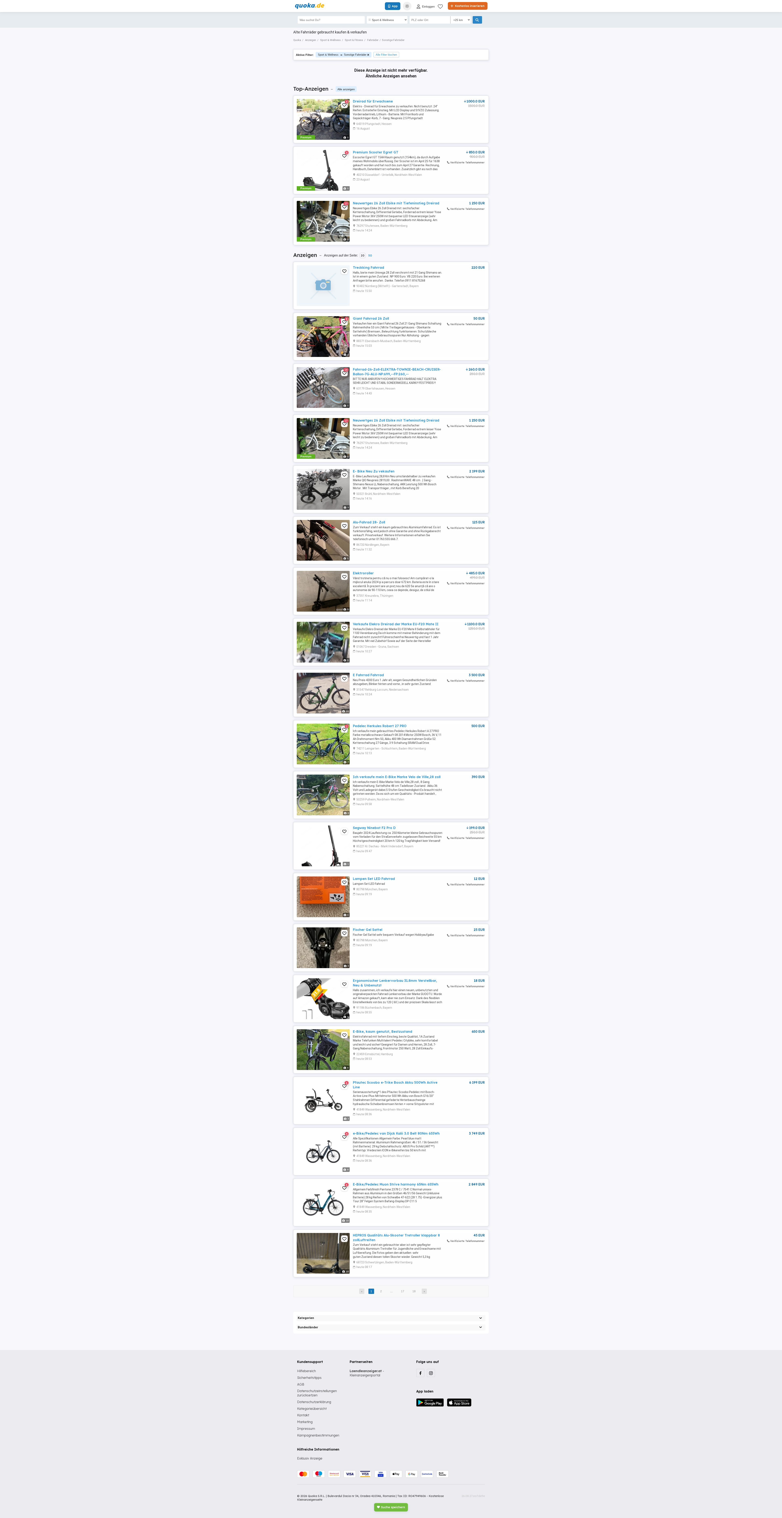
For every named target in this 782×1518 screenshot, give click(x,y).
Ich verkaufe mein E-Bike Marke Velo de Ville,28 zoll (396, 777)
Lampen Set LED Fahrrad (374, 879)
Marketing (305, 1422)
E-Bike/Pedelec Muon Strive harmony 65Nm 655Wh (395, 1184)
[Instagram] (431, 1373)
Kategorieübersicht (312, 1409)
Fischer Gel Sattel (367, 930)
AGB (300, 1384)
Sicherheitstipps (309, 1378)
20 (362, 255)
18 (414, 1291)
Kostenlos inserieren (469, 6)
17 (402, 1291)
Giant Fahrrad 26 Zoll (371, 318)
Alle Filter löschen (386, 54)
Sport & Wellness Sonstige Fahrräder (342, 55)
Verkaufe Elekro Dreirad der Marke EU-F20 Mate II (395, 624)
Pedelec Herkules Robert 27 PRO (379, 726)
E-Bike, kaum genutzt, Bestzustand (382, 1031)
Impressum (306, 1429)
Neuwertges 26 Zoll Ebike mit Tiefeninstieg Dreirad (396, 203)
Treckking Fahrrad (368, 267)
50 (370, 255)
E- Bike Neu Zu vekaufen (373, 471)
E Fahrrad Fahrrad (368, 675)
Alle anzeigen (346, 89)
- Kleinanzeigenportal (367, 1373)
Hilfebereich (306, 1371)
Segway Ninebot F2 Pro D (374, 828)
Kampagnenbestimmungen (318, 1435)
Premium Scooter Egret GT (375, 152)
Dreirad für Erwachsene (373, 101)
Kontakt (303, 1415)
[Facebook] (420, 1373)
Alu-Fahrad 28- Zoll (369, 522)
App (395, 6)
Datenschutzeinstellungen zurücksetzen (317, 1393)
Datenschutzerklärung (314, 1402)
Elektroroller (363, 573)
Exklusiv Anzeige (309, 1458)
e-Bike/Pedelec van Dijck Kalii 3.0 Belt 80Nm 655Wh (396, 1133)
